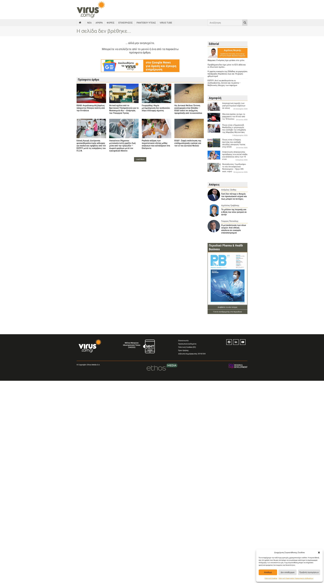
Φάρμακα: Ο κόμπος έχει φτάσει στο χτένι (226, 60)
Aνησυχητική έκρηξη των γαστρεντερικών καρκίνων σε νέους (233, 105)
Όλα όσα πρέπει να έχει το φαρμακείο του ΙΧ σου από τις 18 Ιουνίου (233, 116)
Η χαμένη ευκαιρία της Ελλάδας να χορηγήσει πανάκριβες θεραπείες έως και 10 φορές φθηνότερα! (227, 73)
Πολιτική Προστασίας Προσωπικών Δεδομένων (296, 578)
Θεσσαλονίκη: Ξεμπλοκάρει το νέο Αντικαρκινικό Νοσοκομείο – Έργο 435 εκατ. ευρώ (234, 168)
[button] (319, 552)
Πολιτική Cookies (271, 578)
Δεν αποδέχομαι (287, 572)
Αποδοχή (268, 572)
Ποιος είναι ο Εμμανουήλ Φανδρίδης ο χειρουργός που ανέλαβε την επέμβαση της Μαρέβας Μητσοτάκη (234, 128)
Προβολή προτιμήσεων (309, 572)
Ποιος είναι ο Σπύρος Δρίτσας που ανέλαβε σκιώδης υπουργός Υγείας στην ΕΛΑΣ (233, 143)
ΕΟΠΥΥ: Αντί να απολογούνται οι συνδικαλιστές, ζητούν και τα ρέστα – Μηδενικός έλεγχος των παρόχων (224, 82)
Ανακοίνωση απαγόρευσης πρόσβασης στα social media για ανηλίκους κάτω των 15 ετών (234, 155)
